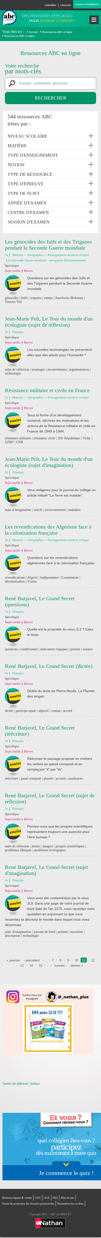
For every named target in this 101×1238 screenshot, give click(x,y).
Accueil (33, 32)
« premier (13, 960)
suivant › (60, 965)
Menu (94, 19)
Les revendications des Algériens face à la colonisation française (48, 530)
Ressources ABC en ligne (57, 32)
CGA (47, 1197)
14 (31, 965)
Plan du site (67, 1197)
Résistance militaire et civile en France (47, 390)
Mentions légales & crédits (17, 1197)
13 (22, 965)
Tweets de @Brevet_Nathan (21, 1083)
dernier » (77, 965)
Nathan (51, 1223)
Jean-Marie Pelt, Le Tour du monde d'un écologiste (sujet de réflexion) (49, 322)
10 (76, 960)
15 (40, 965)
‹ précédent (32, 960)
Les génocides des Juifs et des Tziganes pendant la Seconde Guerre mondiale (48, 245)
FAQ (55, 1197)
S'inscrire (65, 5)
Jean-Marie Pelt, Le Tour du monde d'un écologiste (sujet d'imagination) (49, 462)
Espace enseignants (87, 4)
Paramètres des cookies (70, 1203)
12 (93, 960)
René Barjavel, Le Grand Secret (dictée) (48, 666)
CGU (38, 1197)
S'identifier (50, 5)
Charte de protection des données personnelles (28, 1203)
